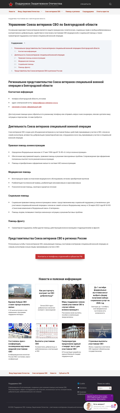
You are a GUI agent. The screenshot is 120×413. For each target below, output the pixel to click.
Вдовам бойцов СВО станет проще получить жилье (19, 304)
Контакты (83, 388)
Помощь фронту (24, 67)
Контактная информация (27, 51)
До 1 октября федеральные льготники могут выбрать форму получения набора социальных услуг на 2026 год (100, 295)
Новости (12, 11)
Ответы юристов (103, 11)
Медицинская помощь (26, 61)
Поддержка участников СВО (18, 18)
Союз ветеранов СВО (52, 11)
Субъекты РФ (85, 4)
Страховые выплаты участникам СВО (98, 342)
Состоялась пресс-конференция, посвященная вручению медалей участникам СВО (19, 346)
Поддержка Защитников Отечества (38, 3)
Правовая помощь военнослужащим (31, 58)
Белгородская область (37, 18)
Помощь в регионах (73, 11)
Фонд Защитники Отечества (19, 373)
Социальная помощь (26, 64)
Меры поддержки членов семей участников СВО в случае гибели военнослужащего (73, 306)
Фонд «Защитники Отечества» (29, 11)
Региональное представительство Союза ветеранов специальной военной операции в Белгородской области (56, 48)
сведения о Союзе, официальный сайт (27, 107)
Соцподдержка (88, 11)
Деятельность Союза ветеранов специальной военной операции (39, 55)
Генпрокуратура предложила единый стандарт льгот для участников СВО (71, 345)
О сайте (82, 383)
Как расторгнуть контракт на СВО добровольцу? (46, 293)
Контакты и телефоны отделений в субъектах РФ (60, 256)
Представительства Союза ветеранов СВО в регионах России (38, 71)
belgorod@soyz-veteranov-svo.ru (45, 103)
